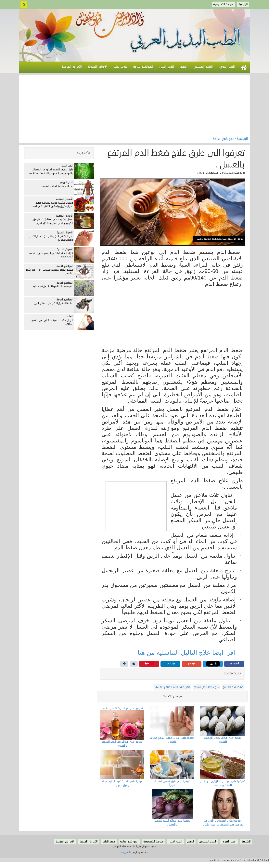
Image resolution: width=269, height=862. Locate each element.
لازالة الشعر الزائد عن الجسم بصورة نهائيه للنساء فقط (51, 255)
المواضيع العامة (224, 138)
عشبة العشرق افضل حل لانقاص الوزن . (52, 303)
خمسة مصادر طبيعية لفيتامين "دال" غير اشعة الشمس (49, 271)
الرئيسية (242, 138)
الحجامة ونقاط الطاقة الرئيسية (57, 186)
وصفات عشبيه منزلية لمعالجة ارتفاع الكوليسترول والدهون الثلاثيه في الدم (53, 204)
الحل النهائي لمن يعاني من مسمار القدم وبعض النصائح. (51, 238)
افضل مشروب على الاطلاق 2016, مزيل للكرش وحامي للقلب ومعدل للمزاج (52, 221)
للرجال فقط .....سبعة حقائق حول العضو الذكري (52, 322)
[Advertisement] (134, 107)
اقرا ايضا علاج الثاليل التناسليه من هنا (187, 652)
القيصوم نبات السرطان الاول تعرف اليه (52, 286)
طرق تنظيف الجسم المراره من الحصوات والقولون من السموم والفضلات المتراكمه (51, 171)
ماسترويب (126, 852)
